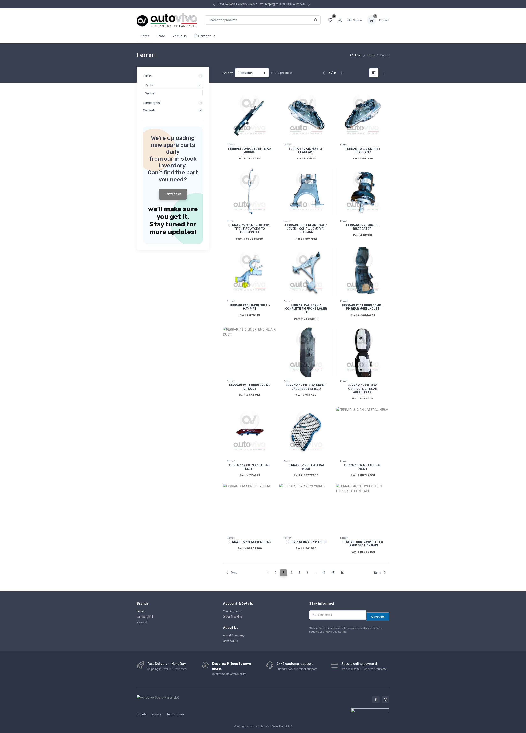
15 (333, 573)
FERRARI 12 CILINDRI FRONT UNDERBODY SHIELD (306, 387)
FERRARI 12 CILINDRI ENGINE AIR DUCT (249, 387)
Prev (234, 573)
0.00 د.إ (384, 20)
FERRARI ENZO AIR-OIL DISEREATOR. (362, 227)
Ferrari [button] (147, 76)
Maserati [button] (149, 110)
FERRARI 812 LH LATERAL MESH (306, 467)
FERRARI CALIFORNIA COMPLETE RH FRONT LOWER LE (306, 309)
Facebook (376, 699)
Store (161, 36)
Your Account (232, 611)
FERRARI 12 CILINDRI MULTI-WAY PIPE (249, 307)
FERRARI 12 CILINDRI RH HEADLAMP (362, 150)
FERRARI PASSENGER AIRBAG (249, 542)
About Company (234, 635)
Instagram (385, 699)
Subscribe (378, 617)
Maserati (142, 622)
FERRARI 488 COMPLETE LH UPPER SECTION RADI (363, 543)
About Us (179, 36)
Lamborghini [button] (151, 103)
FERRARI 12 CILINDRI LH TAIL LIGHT (249, 467)
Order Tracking (232, 617)
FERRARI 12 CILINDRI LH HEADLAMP (306, 150)
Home (144, 36)
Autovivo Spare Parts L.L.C (276, 726)
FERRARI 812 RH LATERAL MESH (363, 467)
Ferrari (371, 55)
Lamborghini (145, 617)
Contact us (206, 36)
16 (342, 573)
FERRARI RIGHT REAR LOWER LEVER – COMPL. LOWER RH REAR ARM (306, 229)
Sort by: (228, 73)
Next (378, 573)
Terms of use (175, 714)
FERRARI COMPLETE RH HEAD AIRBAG (249, 150)
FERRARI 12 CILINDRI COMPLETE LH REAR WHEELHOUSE (363, 389)
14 (323, 573)
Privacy (157, 714)
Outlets (142, 714)
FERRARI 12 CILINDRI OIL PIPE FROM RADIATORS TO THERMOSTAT (249, 229)
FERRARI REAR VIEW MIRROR (306, 542)
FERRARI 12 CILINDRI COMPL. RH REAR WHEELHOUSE (362, 307)
